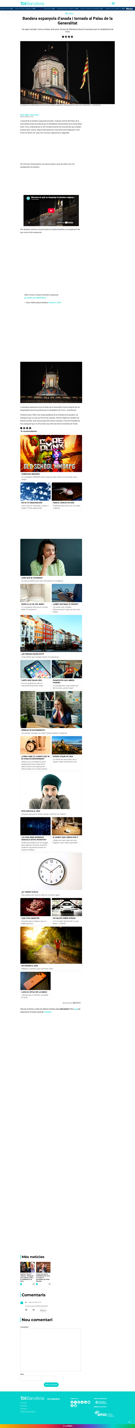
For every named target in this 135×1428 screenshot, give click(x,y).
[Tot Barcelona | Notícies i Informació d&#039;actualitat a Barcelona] (22, 6)
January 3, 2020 (54, 302)
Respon (43, 1310)
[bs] (75, 1406)
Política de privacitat (27, 1412)
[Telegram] (82, 1403)
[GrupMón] (67, 1426)
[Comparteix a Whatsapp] (69, 37)
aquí (75, 1009)
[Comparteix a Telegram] (72, 37)
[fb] (72, 1403)
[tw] (75, 1403)
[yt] (88, 1403)
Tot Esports (53, 1399)
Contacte (23, 1409)
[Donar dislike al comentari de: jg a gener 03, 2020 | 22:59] (33, 1310)
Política (71, 13)
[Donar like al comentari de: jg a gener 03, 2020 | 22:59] (26, 1310)
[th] (72, 1406)
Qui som (23, 1403)
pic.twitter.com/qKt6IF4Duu (35, 298)
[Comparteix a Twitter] (63, 37)
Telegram (48, 1012)
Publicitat (23, 1406)
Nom (22, 1374)
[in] (85, 1403)
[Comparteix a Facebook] (66, 37)
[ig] (79, 1403)
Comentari (24, 1327)
